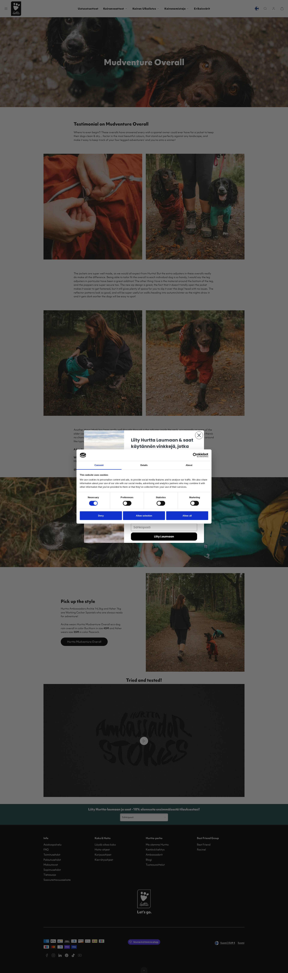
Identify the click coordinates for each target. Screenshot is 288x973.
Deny (101, 515)
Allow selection (144, 515)
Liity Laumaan (164, 536)
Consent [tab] (99, 465)
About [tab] (189, 465)
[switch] (127, 503)
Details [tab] (144, 465)
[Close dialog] (199, 435)
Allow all (187, 515)
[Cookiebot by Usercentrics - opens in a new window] (195, 455)
